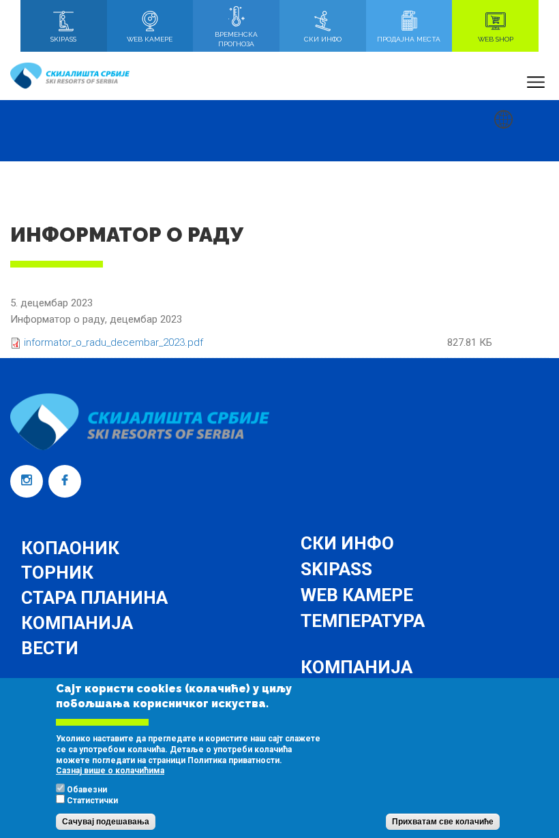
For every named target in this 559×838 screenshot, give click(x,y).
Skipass (336, 569)
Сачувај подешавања (105, 821)
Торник (57, 572)
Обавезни (87, 789)
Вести (49, 648)
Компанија (77, 623)
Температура (363, 621)
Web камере (357, 595)
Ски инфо (347, 543)
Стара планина (94, 597)
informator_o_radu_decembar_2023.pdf (113, 342)
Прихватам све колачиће (443, 821)
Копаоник (70, 548)
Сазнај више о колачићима (110, 770)
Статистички (92, 800)
